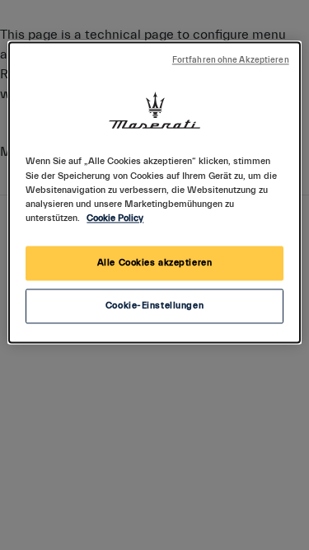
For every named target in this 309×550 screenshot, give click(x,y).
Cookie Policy (115, 218)
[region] (154, 192)
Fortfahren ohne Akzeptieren (230, 61)
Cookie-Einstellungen (154, 305)
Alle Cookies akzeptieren (155, 262)
